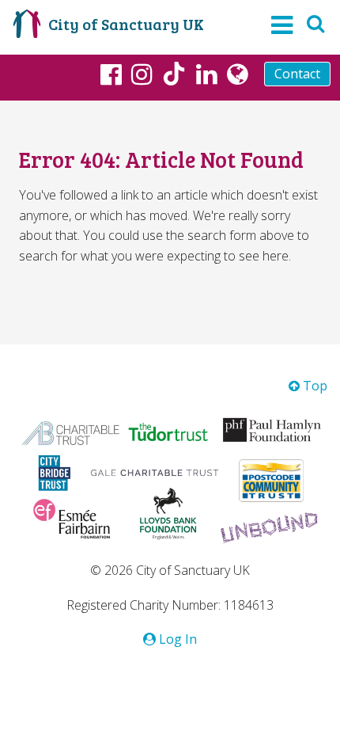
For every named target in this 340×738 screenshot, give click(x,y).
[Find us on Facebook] (111, 73)
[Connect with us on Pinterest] (206, 73)
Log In (176, 639)
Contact (297, 73)
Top (313, 385)
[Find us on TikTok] (174, 76)
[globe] (237, 73)
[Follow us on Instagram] (142, 73)
